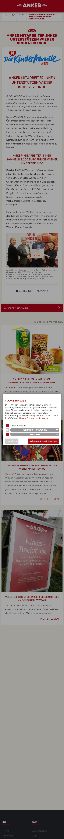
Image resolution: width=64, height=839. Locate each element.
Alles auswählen (19, 426)
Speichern (12, 441)
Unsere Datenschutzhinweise (33, 418)
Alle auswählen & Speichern (43, 441)
